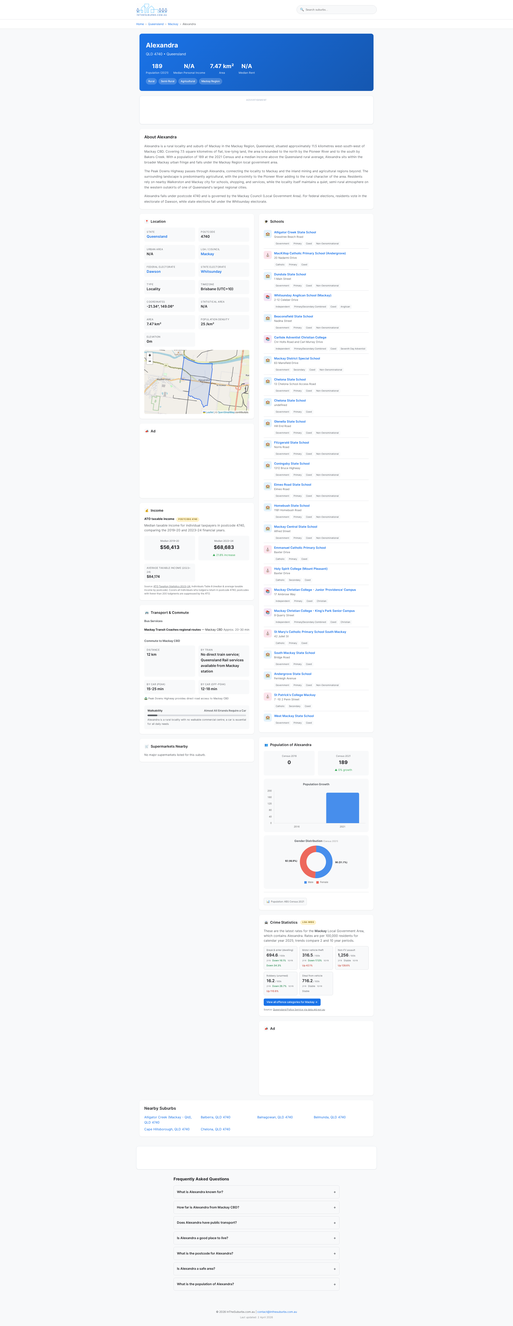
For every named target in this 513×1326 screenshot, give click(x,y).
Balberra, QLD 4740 (215, 1117)
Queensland (156, 24)
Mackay (173, 24)
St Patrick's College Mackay (295, 695)
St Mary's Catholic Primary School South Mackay (310, 632)
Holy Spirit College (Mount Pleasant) (301, 569)
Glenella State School (290, 421)
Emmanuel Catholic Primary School (300, 548)
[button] (150, 355)
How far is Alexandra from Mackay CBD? (256, 1207)
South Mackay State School (294, 653)
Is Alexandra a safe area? (256, 1268)
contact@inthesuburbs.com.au (277, 1311)
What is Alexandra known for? (256, 1191)
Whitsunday (211, 271)
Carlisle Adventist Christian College (300, 337)
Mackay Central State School (295, 527)
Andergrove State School (292, 674)
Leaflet (209, 412)
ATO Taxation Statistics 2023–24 (171, 586)
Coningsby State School (292, 463)
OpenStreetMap (226, 412)
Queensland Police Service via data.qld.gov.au (299, 1009)
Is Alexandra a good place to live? (256, 1237)
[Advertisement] (256, 113)
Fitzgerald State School (291, 442)
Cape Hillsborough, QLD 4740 (167, 1129)
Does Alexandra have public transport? (256, 1222)
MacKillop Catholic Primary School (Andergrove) (310, 253)
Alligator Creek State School (295, 232)
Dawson (154, 271)
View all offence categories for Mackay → (292, 1002)
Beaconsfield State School (293, 316)
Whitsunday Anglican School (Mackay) (302, 295)
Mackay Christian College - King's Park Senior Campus (314, 611)
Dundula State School (290, 274)
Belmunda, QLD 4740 (330, 1117)
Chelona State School (290, 379)
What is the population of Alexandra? (256, 1284)
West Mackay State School (294, 716)
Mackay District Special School (297, 358)
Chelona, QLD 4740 (215, 1129)
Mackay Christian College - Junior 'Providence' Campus (315, 590)
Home (140, 24)
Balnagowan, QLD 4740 (275, 1117)
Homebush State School (292, 505)
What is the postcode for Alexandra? (256, 1253)
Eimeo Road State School (292, 484)
